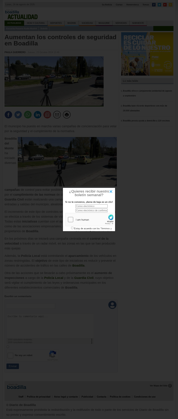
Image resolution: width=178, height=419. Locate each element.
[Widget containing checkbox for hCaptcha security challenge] (91, 219)
